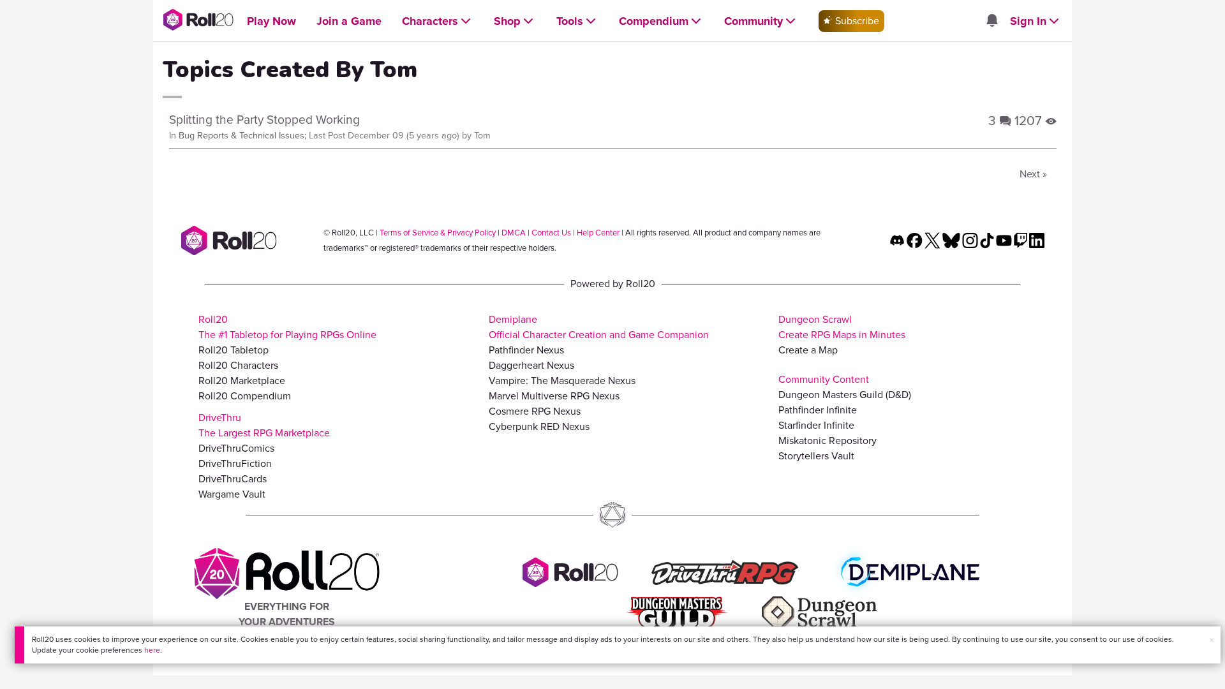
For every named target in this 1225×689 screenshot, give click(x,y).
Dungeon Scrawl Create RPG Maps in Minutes (841, 327)
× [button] (1211, 640)
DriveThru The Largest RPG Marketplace (264, 425)
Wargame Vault (231, 494)
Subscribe (856, 20)
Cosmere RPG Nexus (535, 411)
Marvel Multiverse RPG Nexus (554, 396)
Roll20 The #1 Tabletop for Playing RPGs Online (287, 327)
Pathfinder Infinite (817, 410)
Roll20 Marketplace (241, 380)
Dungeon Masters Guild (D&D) (844, 394)
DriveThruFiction (235, 463)
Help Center (598, 232)
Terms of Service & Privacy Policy (438, 232)
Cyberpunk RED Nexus (539, 426)
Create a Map (808, 350)
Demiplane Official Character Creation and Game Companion (599, 327)
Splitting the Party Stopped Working (264, 119)
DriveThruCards (232, 478)
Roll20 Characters (238, 365)
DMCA (513, 232)
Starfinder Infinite (816, 425)
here (152, 650)
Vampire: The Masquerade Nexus (562, 380)
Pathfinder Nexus (526, 350)
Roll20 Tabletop (233, 350)
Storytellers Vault (816, 455)
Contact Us (551, 232)
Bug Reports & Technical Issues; (242, 135)
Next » (1033, 174)
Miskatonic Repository (827, 440)
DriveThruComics (236, 448)
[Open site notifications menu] (991, 21)
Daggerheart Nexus (531, 365)
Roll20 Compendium (244, 396)
